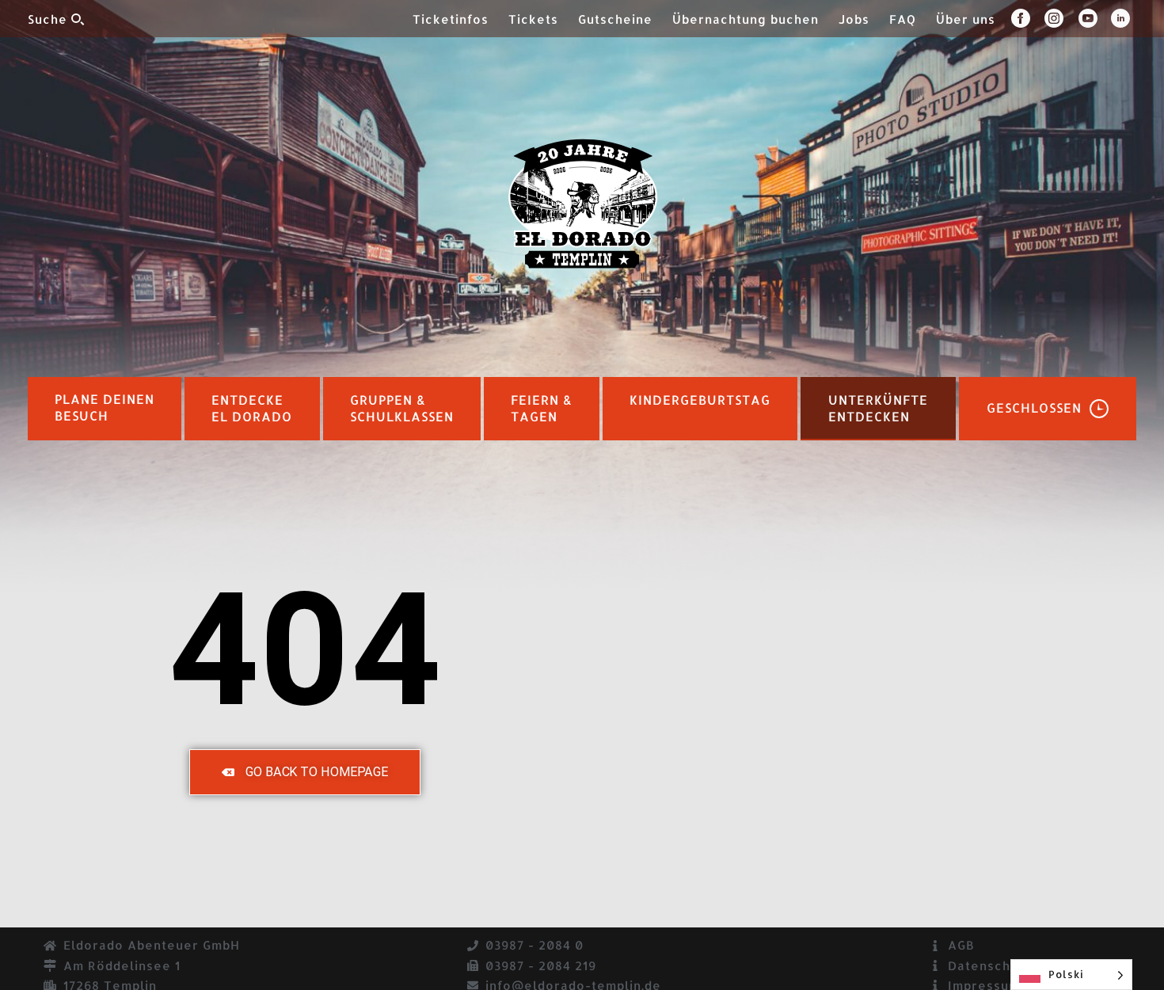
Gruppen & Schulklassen (402, 408)
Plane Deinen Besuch (104, 408)
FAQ (902, 19)
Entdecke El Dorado (251, 408)
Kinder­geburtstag (700, 400)
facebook (1027, 18)
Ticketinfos (451, 19)
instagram (1061, 18)
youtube (1094, 18)
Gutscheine (615, 19)
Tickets (533, 19)
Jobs (854, 19)
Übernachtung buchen (745, 19)
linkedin (1123, 18)
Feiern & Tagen (541, 408)
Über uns (965, 19)
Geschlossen (1034, 408)
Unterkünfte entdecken (878, 408)
